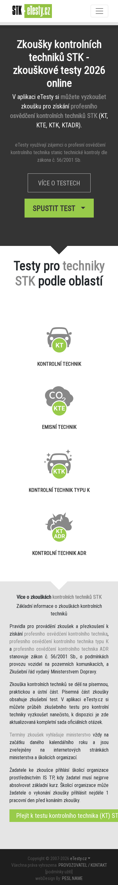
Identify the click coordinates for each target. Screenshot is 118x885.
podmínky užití (59, 871)
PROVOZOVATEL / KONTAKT (83, 865)
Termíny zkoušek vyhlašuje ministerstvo (50, 735)
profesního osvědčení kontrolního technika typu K (59, 641)
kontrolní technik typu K (59, 490)
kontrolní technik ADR (59, 553)
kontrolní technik (59, 364)
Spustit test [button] (56, 208)
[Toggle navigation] (99, 11)
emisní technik (59, 427)
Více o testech (59, 183)
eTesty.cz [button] (78, 858)
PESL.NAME (72, 878)
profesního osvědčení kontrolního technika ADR (61, 649)
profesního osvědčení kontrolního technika (66, 634)
